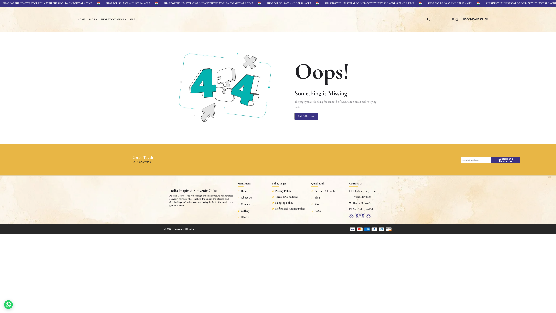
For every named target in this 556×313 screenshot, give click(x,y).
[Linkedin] (362, 215)
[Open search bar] (428, 19)
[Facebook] (357, 215)
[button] (8, 304)
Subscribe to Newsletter (506, 160)
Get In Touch (143, 157)
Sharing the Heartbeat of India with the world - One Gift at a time (47, 3)
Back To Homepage (306, 116)
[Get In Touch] (127, 160)
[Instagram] (351, 215)
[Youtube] (368, 215)
